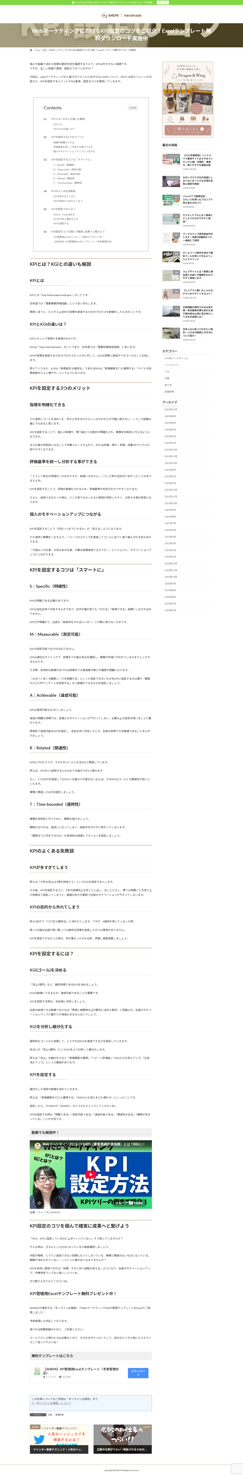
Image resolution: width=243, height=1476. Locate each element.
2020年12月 (171, 563)
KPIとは (57, 124)
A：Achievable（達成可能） (67, 174)
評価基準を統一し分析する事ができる (73, 146)
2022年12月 (171, 449)
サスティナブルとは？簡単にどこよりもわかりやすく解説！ (198, 218)
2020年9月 (170, 583)
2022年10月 (171, 463)
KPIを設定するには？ (63, 208)
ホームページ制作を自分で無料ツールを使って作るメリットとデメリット (198, 256)
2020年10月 (171, 576)
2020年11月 (171, 570)
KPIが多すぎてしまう (64, 196)
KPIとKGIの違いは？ (64, 128)
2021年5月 (170, 530)
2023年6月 (170, 429)
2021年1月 (170, 556)
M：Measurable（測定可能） (68, 169)
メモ (167, 371)
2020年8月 (170, 590)
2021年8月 (170, 516)
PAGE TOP (234, 1429)
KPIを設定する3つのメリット (67, 136)
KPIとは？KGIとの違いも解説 (68, 118)
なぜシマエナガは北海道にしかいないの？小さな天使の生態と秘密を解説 (198, 180)
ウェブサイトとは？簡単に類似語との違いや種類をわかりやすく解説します (198, 274)
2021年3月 (170, 543)
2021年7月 (170, 523)
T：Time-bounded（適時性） (68, 182)
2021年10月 (171, 503)
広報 (50, 1414)
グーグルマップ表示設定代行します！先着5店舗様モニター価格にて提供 (198, 237)
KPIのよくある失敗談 (63, 190)
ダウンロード (138, 1373)
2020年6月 (170, 596)
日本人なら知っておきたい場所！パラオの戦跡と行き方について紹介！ (198, 332)
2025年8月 (170, 416)
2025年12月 (171, 409)
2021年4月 (170, 536)
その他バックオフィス (176, 358)
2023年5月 (170, 436)
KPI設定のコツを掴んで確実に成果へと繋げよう (78, 231)
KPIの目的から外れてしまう (68, 201)
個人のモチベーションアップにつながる (74, 151)
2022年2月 (170, 476)
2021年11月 (171, 496)
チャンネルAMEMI (49, 1212)
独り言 (168, 384)
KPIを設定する (61, 223)
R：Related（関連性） (65, 178)
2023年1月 (170, 442)
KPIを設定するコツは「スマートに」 (72, 159)
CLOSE (133, 108)
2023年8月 (170, 422)
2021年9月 (170, 509)
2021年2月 (170, 550)
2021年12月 (171, 489)
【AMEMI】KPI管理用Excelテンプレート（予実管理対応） (83, 241)
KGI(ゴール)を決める (64, 214)
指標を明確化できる (63, 142)
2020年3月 (170, 610)
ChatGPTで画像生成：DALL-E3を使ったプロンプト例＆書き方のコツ (198, 199)
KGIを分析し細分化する (65, 219)
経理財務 (59, 1414)
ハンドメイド (172, 364)
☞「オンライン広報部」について (51, 1403)
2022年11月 (171, 456)
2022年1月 (170, 483)
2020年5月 (170, 603)
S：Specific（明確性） (64, 164)
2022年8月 (170, 469)
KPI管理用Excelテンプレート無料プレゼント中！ (78, 237)
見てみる (163, 2)
